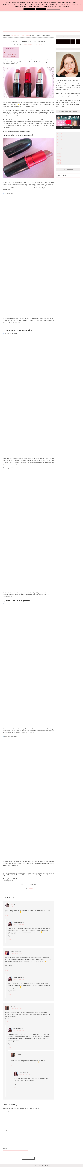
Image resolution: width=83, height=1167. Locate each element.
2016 (59, 160)
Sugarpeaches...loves (41, 15)
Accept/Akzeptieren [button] (29, 9)
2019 (59, 151)
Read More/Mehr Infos (53, 9)
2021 (59, 145)
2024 (59, 136)
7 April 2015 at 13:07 (18, 1030)
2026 (59, 133)
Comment (6, 1112)
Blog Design (37, 1165)
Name (5, 1131)
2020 (59, 148)
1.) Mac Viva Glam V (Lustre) (10, 52)
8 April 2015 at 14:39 (21, 1056)
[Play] (58, 127)
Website (5, 1148)
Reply (6, 916)
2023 (59, 139)
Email (4, 1140)
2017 (59, 157)
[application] (68, 122)
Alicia (12, 904)
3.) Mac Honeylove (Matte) (10, 56)
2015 (59, 163)
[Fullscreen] (78, 127)
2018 (59, 154)
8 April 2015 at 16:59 (24, 1074)
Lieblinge (32, 888)
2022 (59, 142)
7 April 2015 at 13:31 (18, 979)
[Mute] (76, 127)
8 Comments (38, 44)
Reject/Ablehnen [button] (41, 9)
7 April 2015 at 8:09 (16, 1008)
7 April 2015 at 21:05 (18, 924)
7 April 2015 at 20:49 (16, 906)
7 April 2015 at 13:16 (16, 953)
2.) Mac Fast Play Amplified (10, 54)
